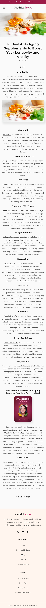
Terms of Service (23, 578)
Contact (23, 560)
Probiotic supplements (11, 184)
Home (23, 545)
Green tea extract (11, 342)
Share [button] (24, 67)
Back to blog (24, 497)
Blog (23, 555)
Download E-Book (23, 550)
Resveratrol (8, 263)
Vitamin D (7, 134)
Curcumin (7, 290)
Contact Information (22, 593)
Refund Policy (23, 588)
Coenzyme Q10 (8, 211)
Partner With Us (23, 565)
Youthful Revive (19, 605)
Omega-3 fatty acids (10, 161)
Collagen (6, 237)
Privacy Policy (23, 583)
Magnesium (6, 366)
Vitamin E (7, 316)
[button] (4, 7)
